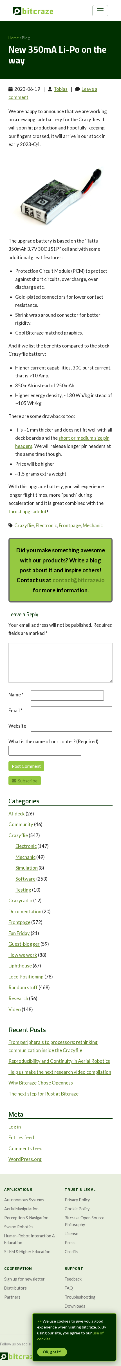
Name (16, 695)
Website (17, 726)
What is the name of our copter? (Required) (53, 741)
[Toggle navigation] (100, 10)
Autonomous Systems (24, 1199)
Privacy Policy (77, 1199)
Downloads (75, 1306)
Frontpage (70, 525)
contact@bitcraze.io (79, 580)
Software (25, 879)
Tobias (61, 89)
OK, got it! (52, 1352)
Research (18, 998)
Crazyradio (20, 900)
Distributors (15, 1288)
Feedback (73, 1279)
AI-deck (16, 814)
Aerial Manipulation (21, 1208)
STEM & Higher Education (27, 1251)
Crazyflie (24, 525)
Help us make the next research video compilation (59, 1072)
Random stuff (23, 987)
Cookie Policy (77, 1208)
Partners (12, 1297)
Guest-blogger (24, 944)
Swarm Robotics (18, 1226)
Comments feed (25, 1148)
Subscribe (26, 780)
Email (15, 710)
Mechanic (93, 525)
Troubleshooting (80, 1297)
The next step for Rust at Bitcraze (43, 1094)
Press (70, 1242)
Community (20, 824)
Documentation (24, 911)
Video (14, 1009)
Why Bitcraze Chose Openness (40, 1083)
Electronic (46, 525)
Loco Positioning (26, 977)
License (71, 1233)
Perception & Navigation (26, 1217)
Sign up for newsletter (24, 1279)
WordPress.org (25, 1159)
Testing (23, 890)
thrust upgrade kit (27, 511)
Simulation (26, 868)
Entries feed (21, 1137)
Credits (71, 1251)
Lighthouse (20, 966)
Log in (14, 1127)
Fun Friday (19, 933)
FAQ (69, 1288)
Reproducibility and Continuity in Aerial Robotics (59, 1061)
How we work (22, 955)
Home (13, 37)
